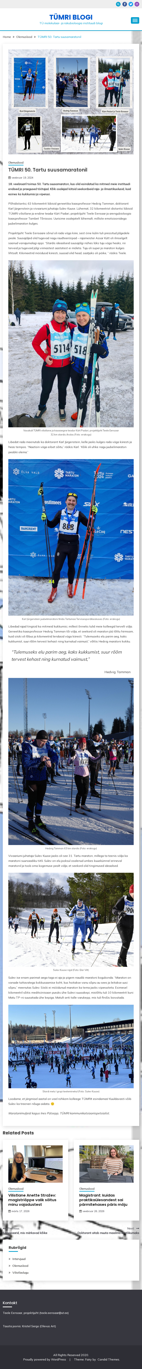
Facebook (124, 4)
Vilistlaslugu (20, 1272)
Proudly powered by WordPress (45, 1359)
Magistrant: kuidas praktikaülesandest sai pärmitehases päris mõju (103, 1200)
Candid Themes (108, 1359)
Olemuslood (15, 162)
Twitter (131, 4)
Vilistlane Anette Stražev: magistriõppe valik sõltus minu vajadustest (32, 1200)
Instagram (137, 4)
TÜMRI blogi (71, 17)
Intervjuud (19, 1259)
